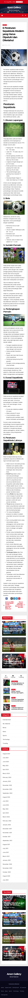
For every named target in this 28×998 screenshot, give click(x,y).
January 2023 (7, 781)
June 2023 (6, 761)
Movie (4, 727)
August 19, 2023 (9, 941)
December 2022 (7, 785)
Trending (5, 743)
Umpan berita (8, 987)
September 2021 (7, 840)
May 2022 (5, 809)
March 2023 (6, 773)
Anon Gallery (14, 7)
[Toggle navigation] (25, 15)
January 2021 (7, 860)
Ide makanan (6, 723)
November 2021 (7, 832)
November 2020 (7, 868)
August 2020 (6, 876)
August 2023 (6, 753)
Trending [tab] (21, 677)
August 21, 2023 (9, 924)
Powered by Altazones (14, 983)
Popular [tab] (13, 677)
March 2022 (6, 817)
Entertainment (7, 719)
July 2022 (5, 801)
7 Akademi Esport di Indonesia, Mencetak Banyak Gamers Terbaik (17, 710)
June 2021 (6, 852)
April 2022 (6, 813)
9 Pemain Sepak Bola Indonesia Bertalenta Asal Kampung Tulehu (13, 647)
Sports (5, 626)
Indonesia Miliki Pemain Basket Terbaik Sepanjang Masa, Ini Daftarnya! (9, 605)
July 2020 (6, 880)
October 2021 (6, 836)
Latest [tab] (6, 677)
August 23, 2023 (10, 907)
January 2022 (7, 824)
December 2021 (7, 828)
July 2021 (5, 848)
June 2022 (6, 805)
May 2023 (5, 765)
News (4, 731)
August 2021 (6, 844)
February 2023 (7, 777)
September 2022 (7, 793)
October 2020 (7, 872)
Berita (2, 987)
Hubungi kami (4, 994)
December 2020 (7, 864)
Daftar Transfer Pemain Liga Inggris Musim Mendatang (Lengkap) (14, 631)
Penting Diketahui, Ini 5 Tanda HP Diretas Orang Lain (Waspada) (17, 685)
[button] (22, 15)
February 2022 (7, 821)
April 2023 (6, 769)
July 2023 (5, 757)
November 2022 (7, 789)
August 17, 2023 (9, 958)
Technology (14, 681)
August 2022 (6, 797)
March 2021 (6, 856)
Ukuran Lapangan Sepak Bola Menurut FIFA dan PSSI (19, 604)
